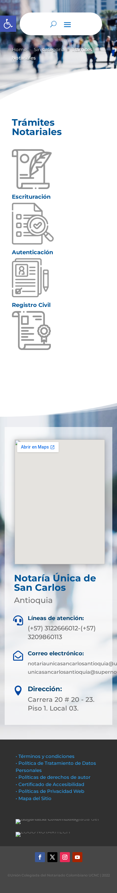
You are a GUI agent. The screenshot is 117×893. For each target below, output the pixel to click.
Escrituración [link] (31, 196)
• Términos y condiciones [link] (45, 756)
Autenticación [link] (32, 252)
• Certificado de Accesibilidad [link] (50, 784)
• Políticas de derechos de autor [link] (53, 777)
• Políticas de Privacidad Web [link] (50, 791)
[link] (8, 24)
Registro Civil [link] (31, 305)
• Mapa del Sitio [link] (34, 798)
